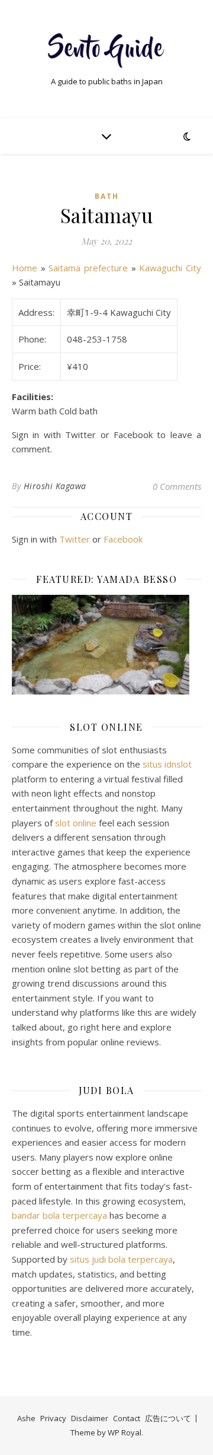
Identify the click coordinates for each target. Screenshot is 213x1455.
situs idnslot (167, 764)
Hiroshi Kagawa (55, 486)
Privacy (53, 1418)
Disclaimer (89, 1418)
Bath (107, 196)
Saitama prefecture (88, 268)
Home (24, 268)
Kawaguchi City (170, 268)
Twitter (74, 539)
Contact (126, 1418)
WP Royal (124, 1432)
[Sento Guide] (106, 49)
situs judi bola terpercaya (121, 1259)
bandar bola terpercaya (59, 1215)
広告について (168, 1418)
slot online (75, 823)
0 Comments (177, 486)
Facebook (123, 539)
